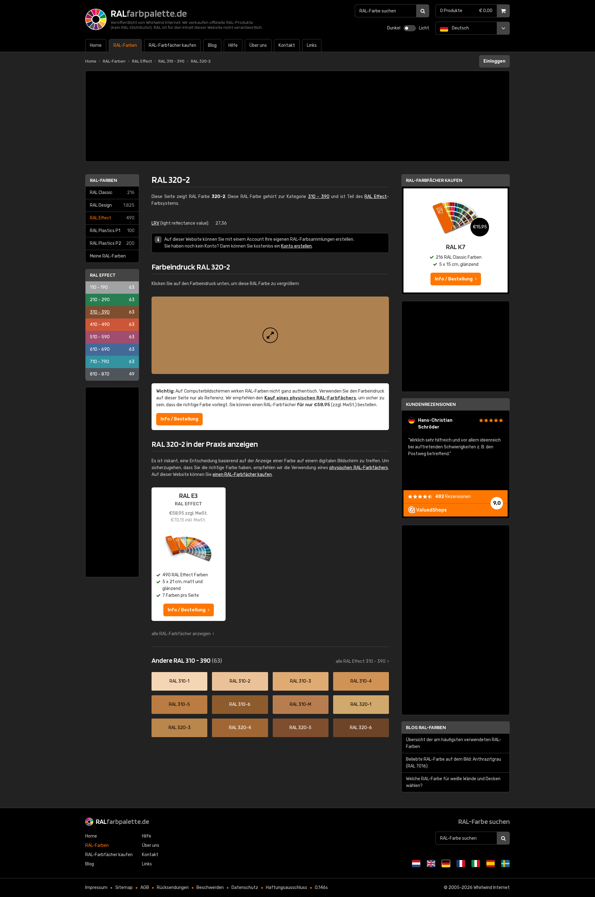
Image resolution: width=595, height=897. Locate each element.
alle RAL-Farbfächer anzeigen (181, 633)
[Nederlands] (416, 863)
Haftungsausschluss (286, 887)
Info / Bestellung (179, 419)
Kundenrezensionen (431, 404)
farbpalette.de (122, 821)
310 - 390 (112, 312)
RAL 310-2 (240, 681)
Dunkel (393, 28)
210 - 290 (112, 299)
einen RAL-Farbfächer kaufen (242, 474)
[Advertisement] (297, 116)
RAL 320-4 (240, 727)
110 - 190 (112, 287)
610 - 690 (112, 349)
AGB (144, 887)
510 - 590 (112, 337)
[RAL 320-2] (270, 335)
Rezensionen (453, 496)
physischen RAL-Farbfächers (358, 467)
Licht (424, 28)
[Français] (460, 863)
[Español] (490, 863)
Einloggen (494, 61)
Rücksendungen (173, 887)
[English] (431, 863)
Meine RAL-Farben (108, 256)
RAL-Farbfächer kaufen (434, 180)
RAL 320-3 (180, 727)
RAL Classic (112, 192)
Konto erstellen (296, 246)
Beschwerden (210, 887)
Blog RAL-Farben (426, 727)
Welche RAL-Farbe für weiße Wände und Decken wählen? (453, 782)
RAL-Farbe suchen (484, 821)
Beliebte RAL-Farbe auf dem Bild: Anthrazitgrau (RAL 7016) (453, 763)
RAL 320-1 (360, 704)
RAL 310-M (300, 704)
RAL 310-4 (361, 681)
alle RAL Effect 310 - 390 (361, 661)
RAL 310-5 (179, 704)
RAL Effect (112, 218)
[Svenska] (505, 863)
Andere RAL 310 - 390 (187, 660)
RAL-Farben (103, 180)
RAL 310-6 (239, 704)
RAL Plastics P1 (112, 230)
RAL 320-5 (300, 727)
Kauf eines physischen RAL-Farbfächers (310, 398)
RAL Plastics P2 (112, 243)
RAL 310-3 (300, 681)
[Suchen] (422, 10)
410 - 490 (112, 324)
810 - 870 (112, 374)
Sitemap (124, 887)
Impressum (96, 887)
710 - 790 (112, 361)
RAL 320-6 (361, 727)
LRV (155, 223)
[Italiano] (475, 863)
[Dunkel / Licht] (409, 28)
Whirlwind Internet (492, 887)
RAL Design (112, 205)
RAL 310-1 (179, 681)
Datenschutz (244, 887)
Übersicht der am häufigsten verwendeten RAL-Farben (453, 743)
